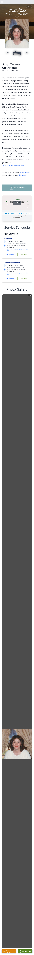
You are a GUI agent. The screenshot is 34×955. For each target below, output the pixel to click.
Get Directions (10, 254)
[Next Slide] (30, 744)
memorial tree (24, 172)
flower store (22, 175)
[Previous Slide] (4, 744)
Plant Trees (24, 254)
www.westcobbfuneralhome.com (13, 165)
